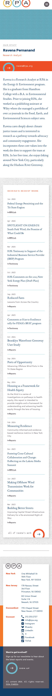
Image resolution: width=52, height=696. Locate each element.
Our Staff (10, 45)
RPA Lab (12, 212)
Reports (12, 306)
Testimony (13, 264)
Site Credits (12, 684)
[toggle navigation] (46, 4)
